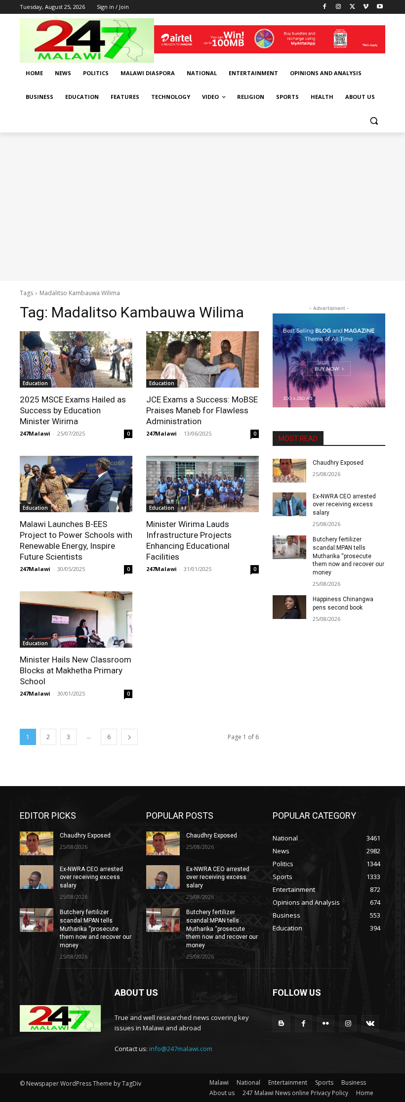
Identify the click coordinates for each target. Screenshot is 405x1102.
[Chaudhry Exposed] (289, 471)
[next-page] (129, 737)
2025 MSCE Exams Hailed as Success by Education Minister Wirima (73, 410)
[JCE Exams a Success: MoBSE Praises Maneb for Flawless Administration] (202, 359)
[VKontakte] (370, 1023)
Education (35, 383)
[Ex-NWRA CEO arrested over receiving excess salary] (289, 504)
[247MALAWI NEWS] (87, 40)
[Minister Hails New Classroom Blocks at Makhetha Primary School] (76, 619)
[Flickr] (325, 1023)
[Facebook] (324, 7)
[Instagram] (338, 7)
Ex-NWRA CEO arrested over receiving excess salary (344, 505)
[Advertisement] (202, 206)
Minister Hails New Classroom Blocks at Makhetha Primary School (75, 670)
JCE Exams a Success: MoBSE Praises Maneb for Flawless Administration (202, 410)
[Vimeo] (365, 7)
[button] (373, 120)
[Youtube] (379, 7)
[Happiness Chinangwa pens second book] (289, 607)
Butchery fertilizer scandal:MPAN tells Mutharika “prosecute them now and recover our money (348, 556)
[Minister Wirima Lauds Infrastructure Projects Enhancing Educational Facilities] (202, 484)
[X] (352, 7)
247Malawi (35, 433)
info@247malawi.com (180, 1048)
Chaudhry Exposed (338, 462)
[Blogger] (281, 1023)
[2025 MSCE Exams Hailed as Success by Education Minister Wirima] (76, 359)
